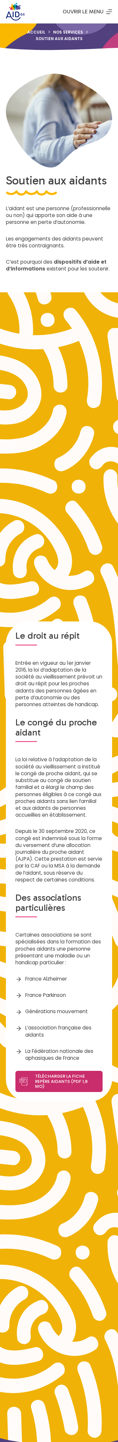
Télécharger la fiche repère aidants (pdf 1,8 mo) (61, 1081)
